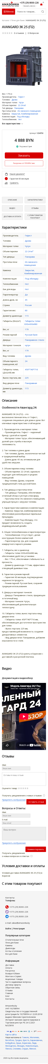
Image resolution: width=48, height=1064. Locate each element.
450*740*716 (31, 369)
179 (27, 329)
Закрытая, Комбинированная (24, 113)
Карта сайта (11, 1034)
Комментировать (35, 849)
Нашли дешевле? (17, 174)
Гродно (18, 1040)
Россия (28, 305)
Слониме (17, 1048)
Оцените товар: (10, 788)
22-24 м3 (22, 105)
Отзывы (35, 208)
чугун (27, 345)
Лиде (34, 1043)
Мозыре (20, 1046)
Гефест (21, 97)
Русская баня (31, 334)
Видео (12, 208)
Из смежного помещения (29, 111)
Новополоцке (31, 1046)
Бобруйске (10, 1043)
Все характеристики (11, 123)
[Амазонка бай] (10, 4)
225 (27, 377)
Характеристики (35, 200)
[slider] (7, 33)
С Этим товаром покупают (35, 216)
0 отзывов (19, 33)
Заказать (24, 155)
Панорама (18, 108)
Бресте (26, 1040)
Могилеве (34, 1037)
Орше (18, 1043)
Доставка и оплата (12, 216)
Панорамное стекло (34, 340)
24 (26, 361)
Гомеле (25, 1037)
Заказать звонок (29, 6)
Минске (32, 1048)
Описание (12, 200)
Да (26, 294)
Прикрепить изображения (14, 800)
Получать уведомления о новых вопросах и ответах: (16, 854)
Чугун (21, 102)
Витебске (9, 1040)
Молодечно (10, 1046)
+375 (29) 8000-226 (18, 907)
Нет (20, 119)
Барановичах (36, 1040)
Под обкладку (23, 116)
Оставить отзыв (36, 801)
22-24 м (29, 251)
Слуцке (25, 1048)
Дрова (14, 99)
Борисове (26, 1043)
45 (26, 299)
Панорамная (31, 383)
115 (27, 315)
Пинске (8, 1048)
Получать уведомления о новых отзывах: (22, 795)
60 (26, 310)
